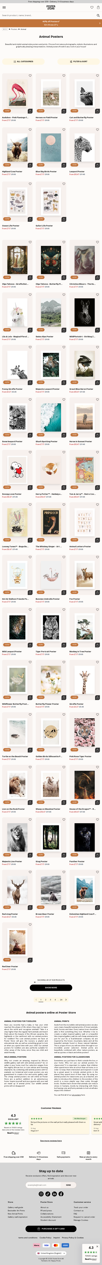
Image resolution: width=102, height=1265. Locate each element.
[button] (91, 1253)
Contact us (79, 1210)
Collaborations (47, 1214)
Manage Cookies (81, 1220)
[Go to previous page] (36, 999)
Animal (23, 29)
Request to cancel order (84, 1217)
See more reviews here (51, 1141)
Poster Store (57, 1259)
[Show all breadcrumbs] (5, 29)
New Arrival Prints (15, 1214)
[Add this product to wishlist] (30, 75)
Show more (51, 988)
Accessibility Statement (51, 1217)
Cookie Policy (45, 1237)
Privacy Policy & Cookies (73, 1237)
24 (61, 1000)
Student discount (48, 1220)
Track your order (81, 1207)
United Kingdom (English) (51, 1253)
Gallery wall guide (15, 1207)
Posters (14, 29)
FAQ (75, 1214)
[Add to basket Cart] (30, 111)
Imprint (57, 1237)
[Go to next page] (66, 999)
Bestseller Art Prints (16, 1210)
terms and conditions (27, 1237)
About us (44, 1207)
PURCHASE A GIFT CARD (53, 1229)
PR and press (46, 1210)
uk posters (76, 1095)
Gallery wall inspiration (17, 1217)
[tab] (92, 7)
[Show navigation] (4, 7)
